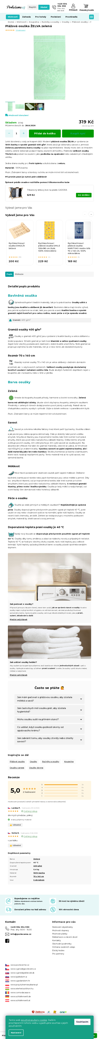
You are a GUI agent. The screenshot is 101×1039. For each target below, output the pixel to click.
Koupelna (69, 761)
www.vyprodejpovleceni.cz (23, 969)
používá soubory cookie (34, 1020)
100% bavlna (39, 873)
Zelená (36, 859)
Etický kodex (58, 950)
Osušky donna (36, 768)
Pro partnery (58, 954)
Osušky (33, 761)
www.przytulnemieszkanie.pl (24, 984)
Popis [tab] (9, 274)
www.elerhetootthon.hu (22, 988)
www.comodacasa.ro (20, 992)
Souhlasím (82, 1022)
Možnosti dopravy (60, 930)
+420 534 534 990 (20, 927)
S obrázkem (38, 880)
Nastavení (16, 1033)
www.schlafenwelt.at (20, 1000)
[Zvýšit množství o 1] (24, 133)
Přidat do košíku (44, 133)
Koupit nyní (77, 133)
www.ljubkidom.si (19, 977)
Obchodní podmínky (62, 944)
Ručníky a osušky (50, 761)
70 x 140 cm (38, 876)
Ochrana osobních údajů (63, 947)
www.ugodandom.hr (20, 981)
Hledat (44, 7)
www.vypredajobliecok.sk (22, 973)
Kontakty (56, 940)
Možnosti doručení (18, 115)
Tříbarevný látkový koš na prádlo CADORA (47, 190)
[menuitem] (13, 17)
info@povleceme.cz (21, 934)
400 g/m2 (37, 866)
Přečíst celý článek (18, 675)
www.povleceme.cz (20, 965)
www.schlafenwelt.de (21, 996)
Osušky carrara (17, 768)
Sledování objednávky (62, 927)
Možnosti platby (59, 934)
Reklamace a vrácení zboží (64, 937)
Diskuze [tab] (19, 274)
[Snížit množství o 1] (9, 133)
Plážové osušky (17, 761)
